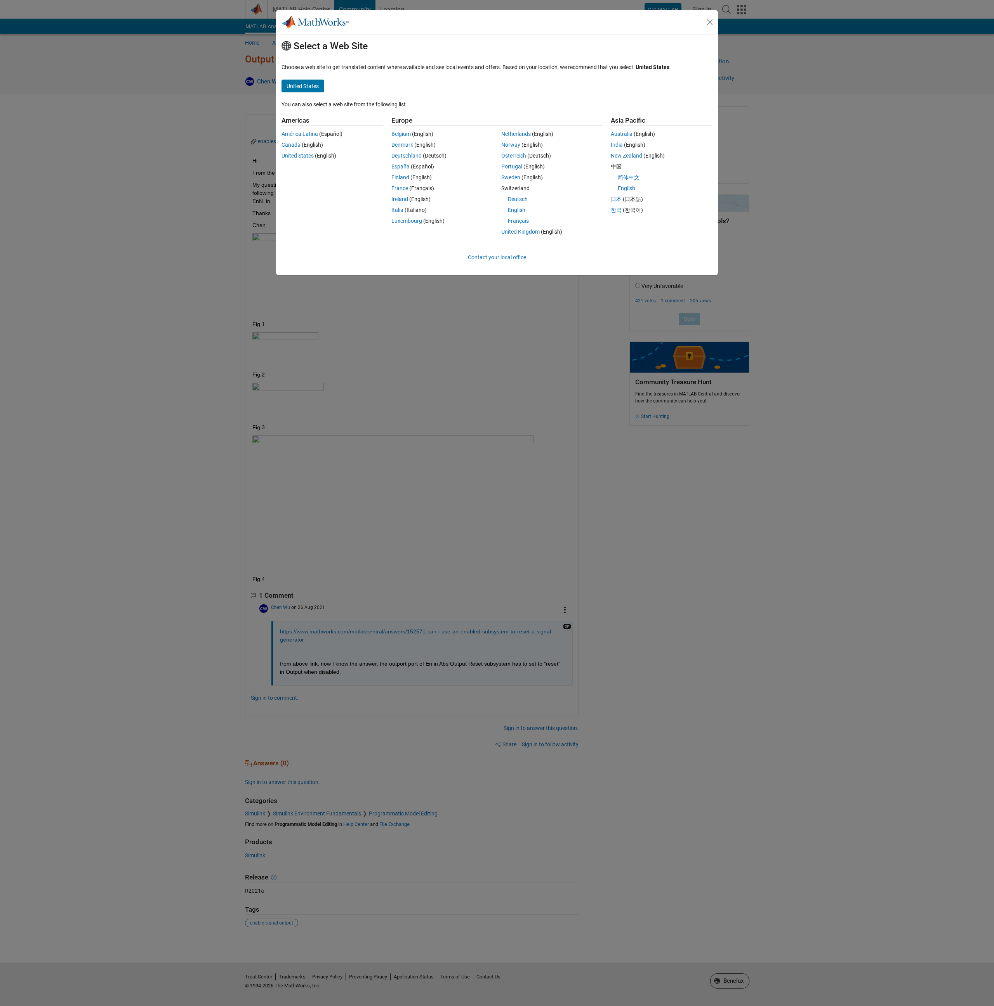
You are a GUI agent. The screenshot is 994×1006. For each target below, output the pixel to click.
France (399, 188)
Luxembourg (406, 221)
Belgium (401, 134)
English (516, 210)
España (400, 166)
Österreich (513, 156)
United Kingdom (520, 232)
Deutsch (518, 199)
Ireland (399, 199)
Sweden (510, 177)
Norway (510, 145)
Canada (291, 145)
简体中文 (628, 177)
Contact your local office (497, 257)
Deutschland (406, 156)
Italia (397, 210)
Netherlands (516, 134)
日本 (616, 199)
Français (518, 221)
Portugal (511, 166)
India (617, 145)
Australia (622, 134)
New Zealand (626, 156)
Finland (400, 177)
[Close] (709, 22)
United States (298, 156)
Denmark (402, 145)
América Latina (300, 134)
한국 (616, 210)
